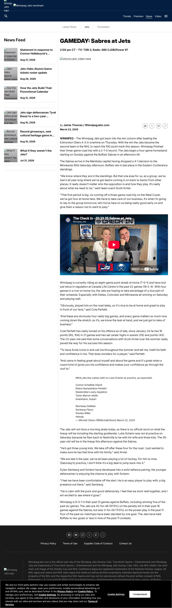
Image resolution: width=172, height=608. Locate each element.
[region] (86, 594)
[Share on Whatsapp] (145, 126)
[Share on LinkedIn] (158, 126)
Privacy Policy (65, 591)
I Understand (140, 594)
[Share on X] (152, 126)
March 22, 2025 (126, 420)
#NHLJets (81, 377)
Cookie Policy (85, 591)
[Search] (6, 16)
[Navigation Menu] (166, 16)
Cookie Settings (47, 594)
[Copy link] (165, 126)
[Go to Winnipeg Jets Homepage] (28, 5)
